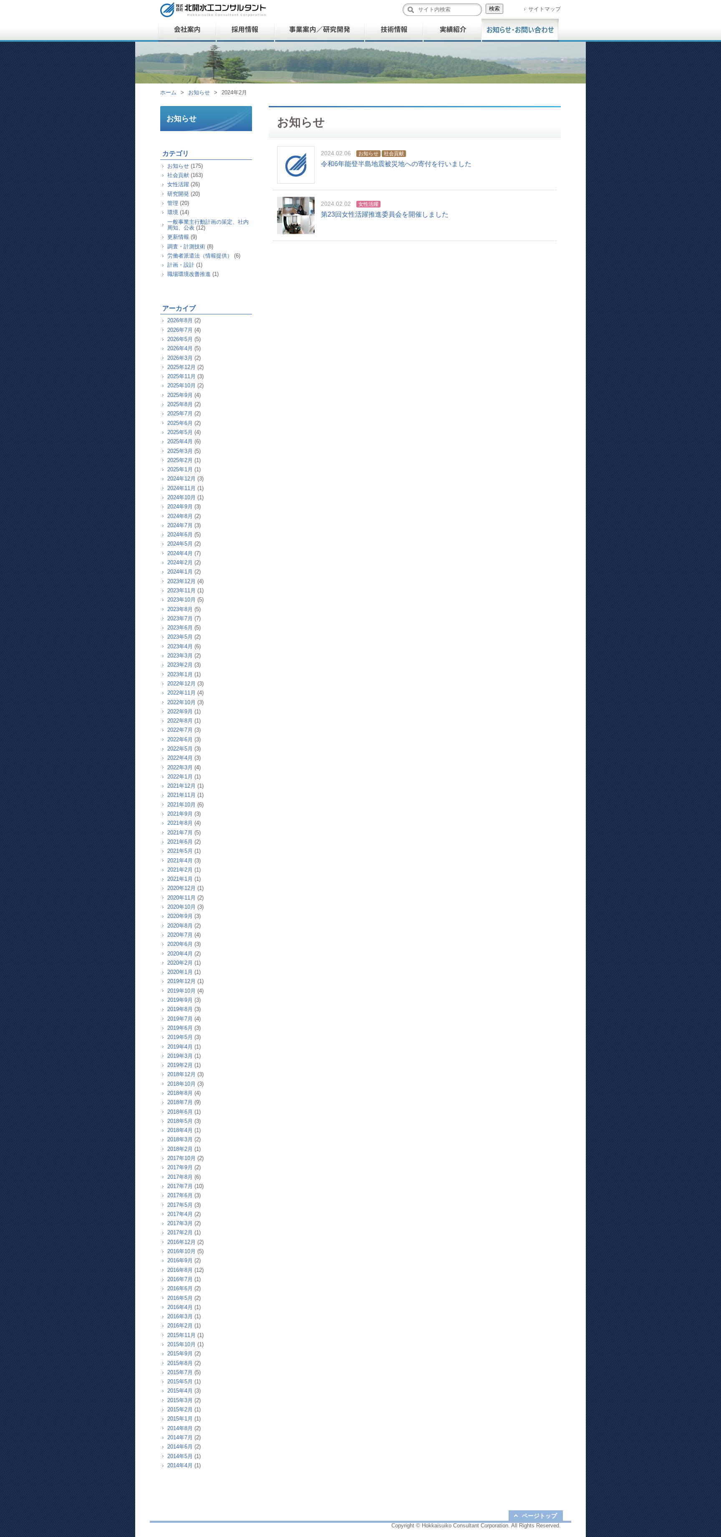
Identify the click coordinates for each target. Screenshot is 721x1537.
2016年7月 (180, 1279)
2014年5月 (180, 1456)
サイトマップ (544, 9)
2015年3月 (180, 1400)
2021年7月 (180, 832)
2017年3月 (180, 1223)
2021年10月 (181, 804)
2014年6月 (180, 1446)
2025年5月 (180, 432)
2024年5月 (180, 544)
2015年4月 (180, 1391)
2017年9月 (180, 1167)
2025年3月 (180, 451)
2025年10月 (181, 385)
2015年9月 (180, 1353)
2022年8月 (180, 721)
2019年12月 (181, 981)
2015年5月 (180, 1381)
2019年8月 (180, 1009)
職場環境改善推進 (189, 274)
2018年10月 (181, 1084)
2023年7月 (180, 618)
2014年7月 (180, 1437)
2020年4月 (180, 954)
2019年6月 (180, 1028)
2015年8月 (180, 1363)
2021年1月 (180, 879)
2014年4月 (180, 1465)
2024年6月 (180, 534)
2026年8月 (180, 320)
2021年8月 (180, 823)
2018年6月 (180, 1112)
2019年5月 (180, 1037)
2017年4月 (180, 1214)
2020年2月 (180, 963)
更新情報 (178, 237)
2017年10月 (181, 1158)
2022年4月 (180, 758)
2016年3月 (180, 1316)
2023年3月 (180, 655)
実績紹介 (452, 30)
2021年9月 (180, 814)
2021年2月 (180, 870)
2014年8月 (180, 1428)
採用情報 (246, 30)
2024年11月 (181, 488)
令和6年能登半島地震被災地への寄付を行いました (396, 163)
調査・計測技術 (186, 246)
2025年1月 (180, 469)
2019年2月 (180, 1065)
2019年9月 (180, 1000)
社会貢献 (394, 154)
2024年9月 (180, 506)
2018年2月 (180, 1149)
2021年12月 (181, 786)
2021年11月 (181, 795)
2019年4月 (180, 1047)
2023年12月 (181, 581)
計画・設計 (180, 265)
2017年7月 (180, 1186)
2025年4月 (180, 441)
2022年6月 (180, 739)
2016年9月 (180, 1260)
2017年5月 (180, 1205)
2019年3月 (180, 1056)
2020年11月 (181, 898)
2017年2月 (180, 1232)
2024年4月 (180, 553)
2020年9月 (180, 916)
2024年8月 (180, 516)
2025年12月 (181, 367)
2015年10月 (181, 1344)
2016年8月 (180, 1270)
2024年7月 (180, 525)
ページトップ (539, 1515)
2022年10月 (181, 702)
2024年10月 (181, 497)
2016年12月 (181, 1242)
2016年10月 (181, 1251)
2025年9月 (180, 395)
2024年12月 (181, 478)
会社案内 (187, 30)
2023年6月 (180, 627)
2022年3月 (180, 767)
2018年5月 (180, 1121)
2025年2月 (180, 460)
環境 (172, 212)
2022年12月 (181, 683)
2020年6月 (180, 944)
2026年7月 (180, 330)
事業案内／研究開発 (320, 30)
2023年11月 (181, 590)
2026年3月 (180, 358)
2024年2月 (180, 562)
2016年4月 (180, 1307)
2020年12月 (181, 888)
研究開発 (178, 194)
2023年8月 (180, 609)
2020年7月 (180, 935)
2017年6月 (180, 1195)
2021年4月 (180, 860)
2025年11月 (181, 376)
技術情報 (394, 30)
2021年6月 (180, 842)
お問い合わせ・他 (520, 30)
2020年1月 (180, 972)
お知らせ (199, 92)
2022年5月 (180, 749)
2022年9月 (180, 711)
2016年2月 (180, 1325)
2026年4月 (180, 348)
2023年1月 (180, 674)
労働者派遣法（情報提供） (199, 256)
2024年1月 (180, 572)
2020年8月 (180, 926)
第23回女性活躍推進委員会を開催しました (385, 214)
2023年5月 (180, 637)
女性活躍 (368, 204)
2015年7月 (180, 1372)
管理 (172, 203)
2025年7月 (180, 413)
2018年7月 (180, 1102)
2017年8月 (180, 1177)
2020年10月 (181, 907)
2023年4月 (180, 646)
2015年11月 (181, 1335)
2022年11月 (181, 693)
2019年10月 (181, 991)
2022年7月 (180, 730)
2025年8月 (180, 404)
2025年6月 (180, 423)
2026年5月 (180, 339)
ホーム (168, 92)
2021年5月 (180, 851)
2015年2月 (180, 1409)
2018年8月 (180, 1093)
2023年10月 (181, 600)
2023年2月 (180, 665)
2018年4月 (180, 1130)
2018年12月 (181, 1074)
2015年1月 (180, 1419)
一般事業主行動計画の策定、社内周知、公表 (208, 225)
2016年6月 (180, 1288)
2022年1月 (180, 777)
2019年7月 (180, 1019)
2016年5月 (180, 1298)
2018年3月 (180, 1139)
